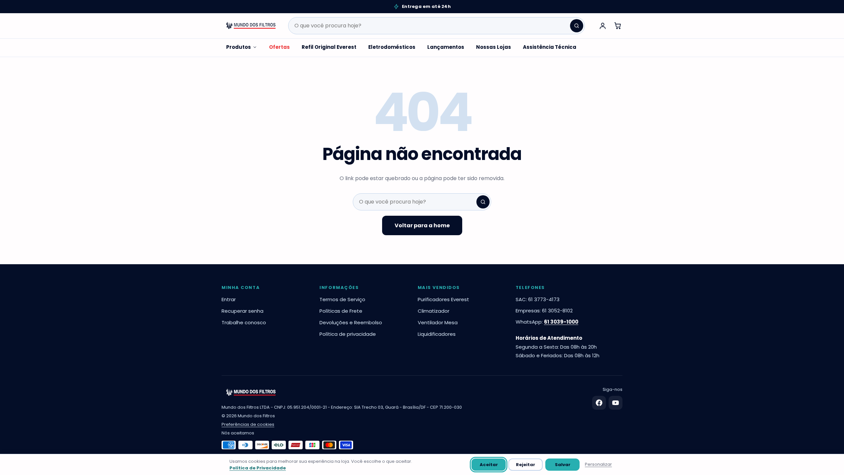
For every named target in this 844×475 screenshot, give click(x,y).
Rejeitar (525, 464)
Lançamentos (445, 47)
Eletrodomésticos (391, 47)
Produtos (238, 47)
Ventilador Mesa (438, 322)
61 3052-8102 (557, 310)
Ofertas (279, 47)
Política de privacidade (347, 334)
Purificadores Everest (443, 299)
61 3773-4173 (543, 299)
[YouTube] (615, 403)
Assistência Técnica (549, 47)
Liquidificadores (437, 334)
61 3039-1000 (561, 321)
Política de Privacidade (257, 468)
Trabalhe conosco (244, 322)
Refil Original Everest (329, 47)
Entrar (229, 299)
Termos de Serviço (342, 299)
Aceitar (489, 464)
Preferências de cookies (248, 424)
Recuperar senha (242, 310)
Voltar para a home (422, 225)
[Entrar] (602, 25)
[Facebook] (599, 403)
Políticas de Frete (340, 310)
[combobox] (436, 25)
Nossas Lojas (493, 47)
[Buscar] (576, 25)
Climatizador (433, 310)
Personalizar (598, 464)
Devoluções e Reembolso (350, 322)
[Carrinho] (618, 25)
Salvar (562, 464)
